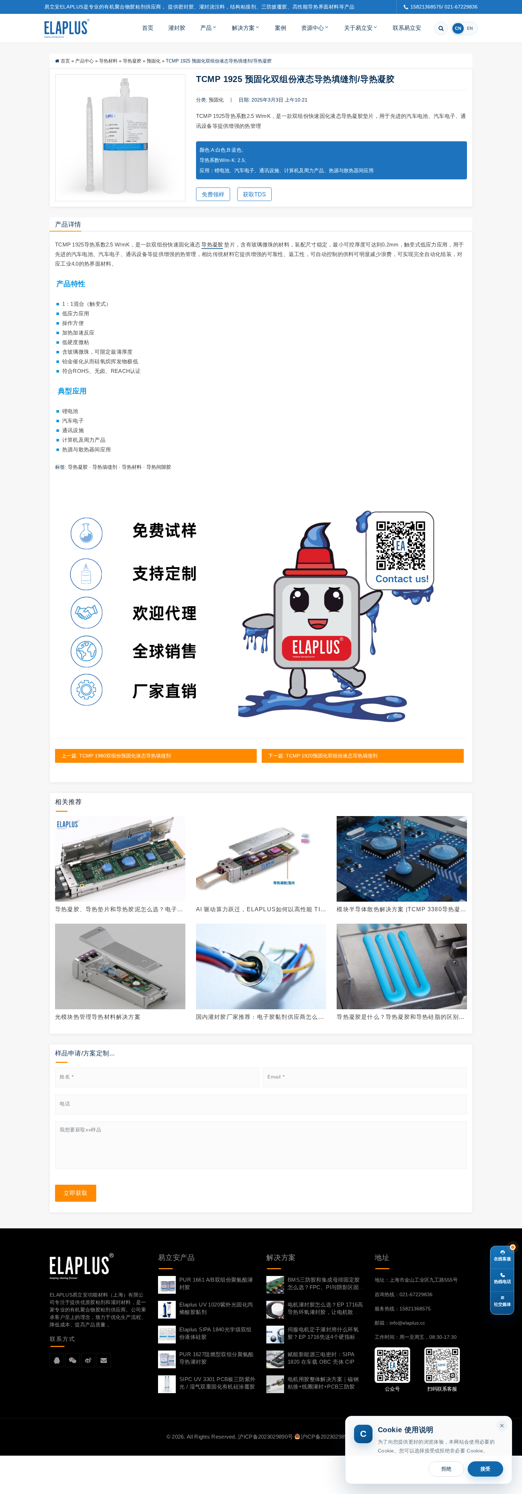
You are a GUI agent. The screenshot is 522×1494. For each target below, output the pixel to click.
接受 (485, 1469)
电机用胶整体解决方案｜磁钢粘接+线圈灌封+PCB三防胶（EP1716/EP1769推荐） (323, 1386)
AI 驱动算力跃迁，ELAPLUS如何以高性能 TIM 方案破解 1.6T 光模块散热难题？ (260, 909)
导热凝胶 (132, 61)
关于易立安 (358, 28)
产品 (206, 28)
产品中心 (84, 61)
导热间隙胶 (158, 467)
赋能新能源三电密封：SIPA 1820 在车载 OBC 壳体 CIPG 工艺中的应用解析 (323, 1361)
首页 (147, 28)
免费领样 (213, 194)
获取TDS (254, 194)
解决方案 (243, 28)
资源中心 (312, 28)
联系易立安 (407, 28)
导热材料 (108, 61)
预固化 (154, 61)
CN (458, 28)
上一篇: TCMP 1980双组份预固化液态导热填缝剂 (116, 756)
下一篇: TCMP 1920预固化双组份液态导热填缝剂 (322, 756)
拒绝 (446, 1469)
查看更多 (120, 858)
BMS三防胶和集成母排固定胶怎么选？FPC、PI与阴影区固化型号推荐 (324, 1287)
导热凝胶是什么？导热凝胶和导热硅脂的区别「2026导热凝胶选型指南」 (398, 1017)
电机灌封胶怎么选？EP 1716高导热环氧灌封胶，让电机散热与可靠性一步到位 (325, 1312)
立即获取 (76, 1193)
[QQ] (57, 1360)
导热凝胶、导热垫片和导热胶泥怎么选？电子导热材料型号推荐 (119, 909)
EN (470, 28)
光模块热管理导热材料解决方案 (98, 1017)
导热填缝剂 (104, 467)
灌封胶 (176, 28)
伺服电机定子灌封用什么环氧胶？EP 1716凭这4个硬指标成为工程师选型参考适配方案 (324, 1336)
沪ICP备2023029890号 (265, 1437)
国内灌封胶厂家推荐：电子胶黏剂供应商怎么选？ (257, 1017)
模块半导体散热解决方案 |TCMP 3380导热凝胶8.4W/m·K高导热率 (401, 909)
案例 (280, 28)
